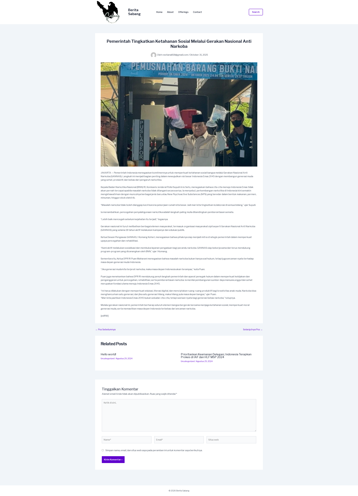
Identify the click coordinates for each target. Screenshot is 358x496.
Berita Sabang (134, 12)
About (170, 12)
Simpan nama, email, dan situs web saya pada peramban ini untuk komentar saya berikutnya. (153, 450)
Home (159, 12)
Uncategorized (107, 358)
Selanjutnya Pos (253, 329)
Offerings (183, 12)
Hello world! (108, 354)
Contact (197, 12)
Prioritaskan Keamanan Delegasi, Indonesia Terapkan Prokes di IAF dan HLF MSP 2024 (216, 356)
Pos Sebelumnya (105, 329)
